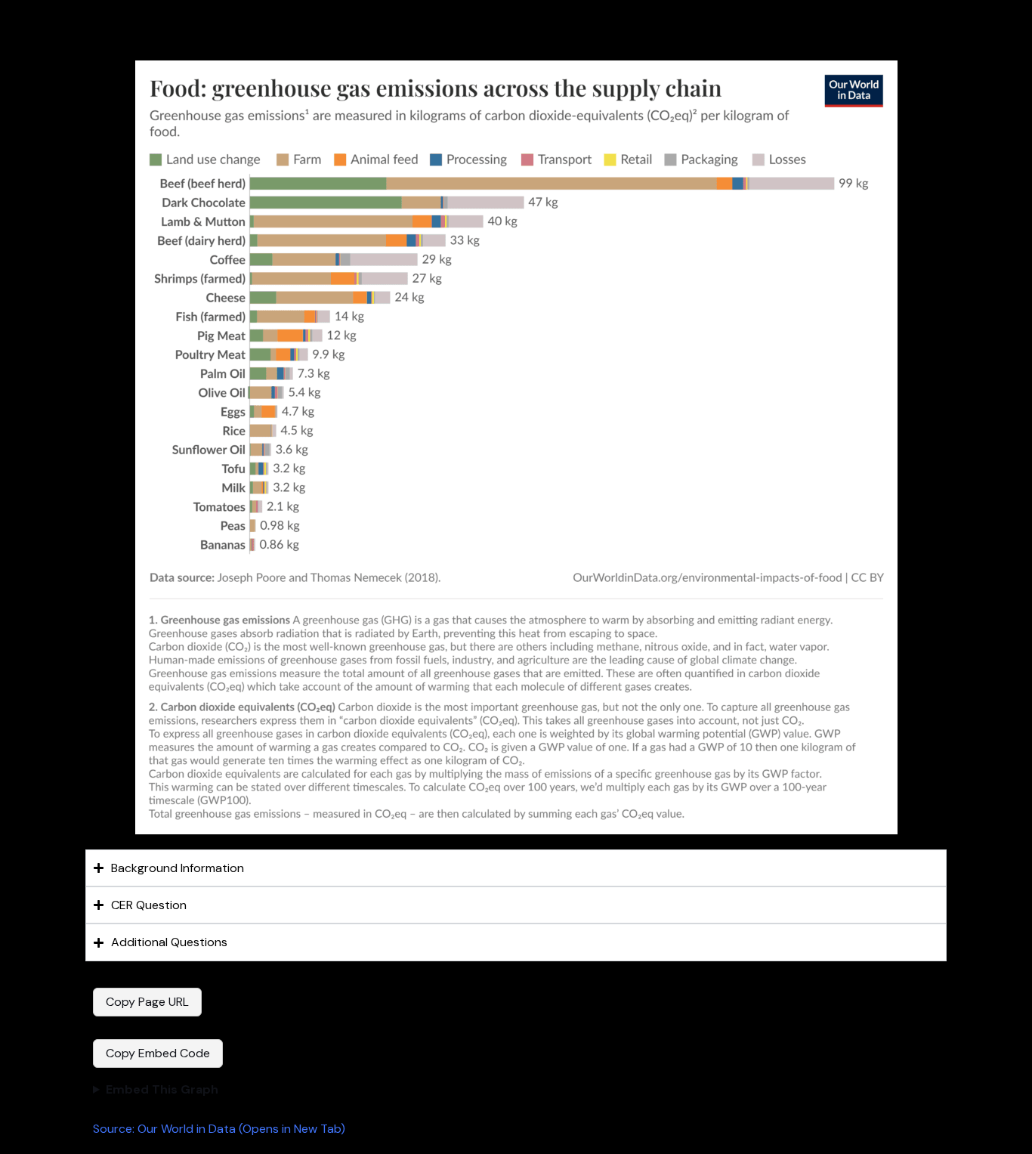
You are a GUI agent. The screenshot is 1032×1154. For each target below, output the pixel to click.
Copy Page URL (147, 1002)
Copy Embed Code (158, 1053)
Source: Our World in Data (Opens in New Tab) (219, 1129)
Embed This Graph (162, 1089)
